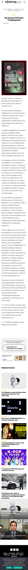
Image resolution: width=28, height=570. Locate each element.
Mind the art (11, 9)
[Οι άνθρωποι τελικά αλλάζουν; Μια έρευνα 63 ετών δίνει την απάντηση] (14, 381)
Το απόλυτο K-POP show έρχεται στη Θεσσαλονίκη (13, 469)
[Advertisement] (14, 46)
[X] (17, 550)
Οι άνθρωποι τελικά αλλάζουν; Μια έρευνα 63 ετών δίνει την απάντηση (14, 394)
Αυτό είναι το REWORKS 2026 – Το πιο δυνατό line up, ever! (13, 419)
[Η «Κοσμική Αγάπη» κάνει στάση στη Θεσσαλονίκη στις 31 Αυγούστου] (14, 431)
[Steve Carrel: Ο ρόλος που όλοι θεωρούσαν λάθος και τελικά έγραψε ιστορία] (14, 529)
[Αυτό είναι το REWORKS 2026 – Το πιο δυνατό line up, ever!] (14, 407)
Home (5, 9)
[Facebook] (11, 550)
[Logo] (14, 2)
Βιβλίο (17, 9)
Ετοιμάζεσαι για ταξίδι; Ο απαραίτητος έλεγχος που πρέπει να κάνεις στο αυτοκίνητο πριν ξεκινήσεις (13, 495)
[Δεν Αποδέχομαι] (26, 563)
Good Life (4, 390)
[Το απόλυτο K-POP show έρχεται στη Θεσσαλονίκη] (14, 457)
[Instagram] (14, 550)
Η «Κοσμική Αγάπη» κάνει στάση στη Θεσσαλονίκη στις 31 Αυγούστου (13, 444)
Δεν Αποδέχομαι (18, 567)
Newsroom (4, 416)
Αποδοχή (9, 567)
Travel (3, 491)
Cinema (3, 533)
